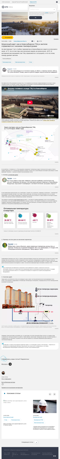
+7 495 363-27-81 (15, 454)
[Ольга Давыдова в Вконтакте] (3, 384)
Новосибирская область (20, 41)
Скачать (56, 39)
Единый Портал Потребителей (20, 2)
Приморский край (37, 417)
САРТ (10, 277)
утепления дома (13, 175)
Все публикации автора (8, 382)
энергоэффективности (19, 199)
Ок (35, 17)
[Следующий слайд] (54, 394)
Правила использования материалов (12, 387)
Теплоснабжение (6, 58)
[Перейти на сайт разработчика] (54, 456)
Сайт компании (6, 2)
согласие (46, 12)
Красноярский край (8, 417)
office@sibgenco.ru (25, 454)
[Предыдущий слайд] (50, 394)
